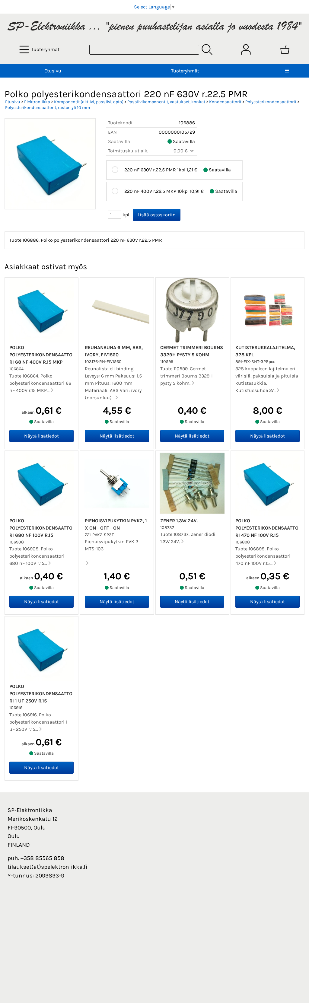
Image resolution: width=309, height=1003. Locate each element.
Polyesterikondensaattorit (270, 101)
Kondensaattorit (225, 101)
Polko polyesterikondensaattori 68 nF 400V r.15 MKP (40, 355)
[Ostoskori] (284, 49)
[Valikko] (287, 71)
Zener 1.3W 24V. (179, 521)
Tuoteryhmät (185, 71)
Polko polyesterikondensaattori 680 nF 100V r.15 (40, 528)
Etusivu (52, 71)
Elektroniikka (37, 101)
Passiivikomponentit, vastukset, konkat (166, 101)
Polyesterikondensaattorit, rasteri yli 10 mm (47, 107)
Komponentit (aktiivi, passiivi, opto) (88, 101)
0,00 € (181, 151)
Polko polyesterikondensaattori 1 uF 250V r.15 (40, 693)
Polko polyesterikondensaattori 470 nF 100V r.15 (266, 528)
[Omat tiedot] (246, 49)
